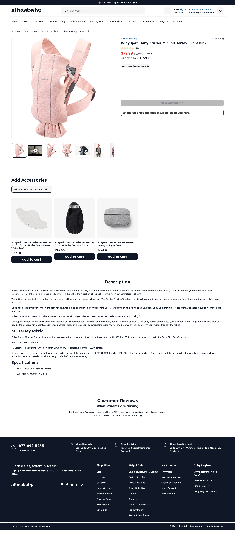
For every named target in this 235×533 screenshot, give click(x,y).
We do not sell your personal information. (30, 526)
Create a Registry (203, 480)
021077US (216, 38)
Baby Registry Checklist (206, 491)
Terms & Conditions (139, 515)
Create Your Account (201, 9)
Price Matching (137, 482)
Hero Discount (168, 493)
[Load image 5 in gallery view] (98, 150)
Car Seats (102, 482)
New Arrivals (103, 504)
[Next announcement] (223, 2)
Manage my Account (172, 477)
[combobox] (103, 10)
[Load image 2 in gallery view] (51, 150)
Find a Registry (201, 486)
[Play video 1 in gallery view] (35, 150)
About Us (134, 499)
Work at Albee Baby (139, 504)
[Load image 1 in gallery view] (19, 150)
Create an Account (171, 482)
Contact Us (135, 493)
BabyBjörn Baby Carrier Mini (75, 31)
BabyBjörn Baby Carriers (46, 31)
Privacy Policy (136, 509)
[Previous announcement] (12, 2)
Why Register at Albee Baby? (205, 473)
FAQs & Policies (137, 477)
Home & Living (104, 488)
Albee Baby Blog (137, 488)
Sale (99, 471)
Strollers (101, 477)
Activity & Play (104, 493)
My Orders (166, 471)
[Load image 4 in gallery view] (82, 150)
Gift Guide (102, 509)
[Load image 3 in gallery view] (67, 150)
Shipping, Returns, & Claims (143, 471)
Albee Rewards (169, 488)
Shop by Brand (104, 499)
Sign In (183, 9)
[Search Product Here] (65, 11)
